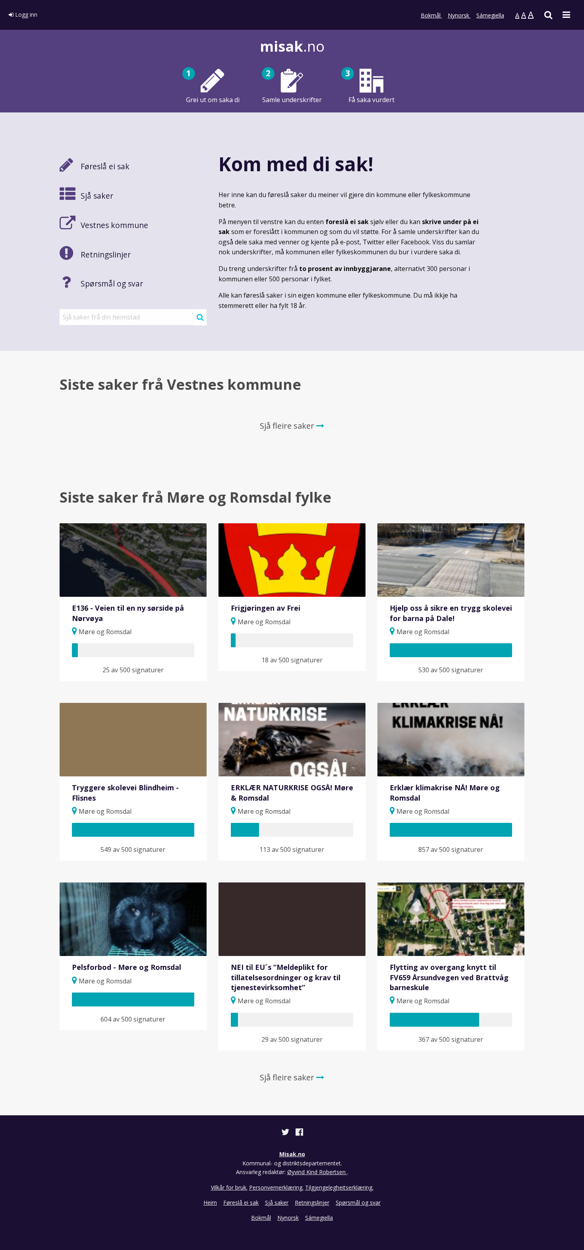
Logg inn (25, 14)
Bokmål (431, 15)
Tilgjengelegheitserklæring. (339, 1187)
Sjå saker (276, 1202)
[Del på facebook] (299, 1133)
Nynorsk (459, 15)
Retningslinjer (312, 1202)
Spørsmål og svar (358, 1202)
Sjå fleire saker (288, 425)
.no (292, 46)
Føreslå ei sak (241, 1202)
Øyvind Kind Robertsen (317, 1172)
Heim (210, 1202)
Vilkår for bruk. (229, 1187)
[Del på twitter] (286, 1133)
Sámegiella (490, 15)
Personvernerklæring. (276, 1187)
